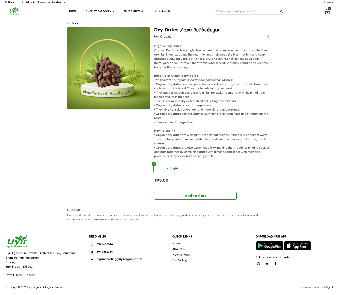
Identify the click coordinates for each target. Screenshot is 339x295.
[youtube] (267, 263)
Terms (9, 274)
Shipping (30, 274)
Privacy (19, 274)
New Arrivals (134, 11)
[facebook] (275, 263)
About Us (178, 249)
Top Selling (179, 260)
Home (11, 2)
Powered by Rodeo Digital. (317, 287)
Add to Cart (195, 195)
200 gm (172, 168)
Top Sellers (161, 11)
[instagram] (258, 263)
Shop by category (98, 11)
